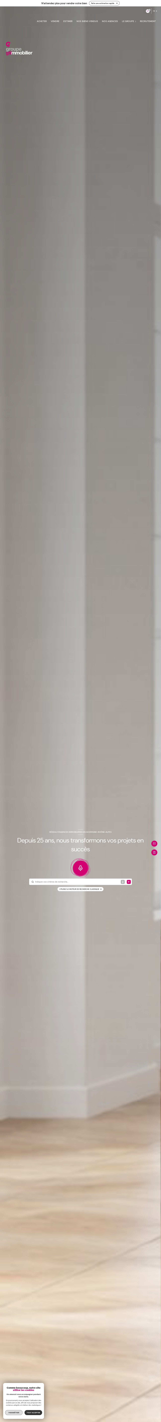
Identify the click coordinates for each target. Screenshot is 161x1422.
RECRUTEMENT (148, 21)
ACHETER (42, 21)
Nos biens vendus (87, 21)
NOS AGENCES (110, 21)
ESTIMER (68, 21)
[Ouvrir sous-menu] (135, 21)
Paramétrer (14, 1412)
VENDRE (55, 21)
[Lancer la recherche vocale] (80, 868)
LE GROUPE (128, 21)
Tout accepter (33, 1412)
